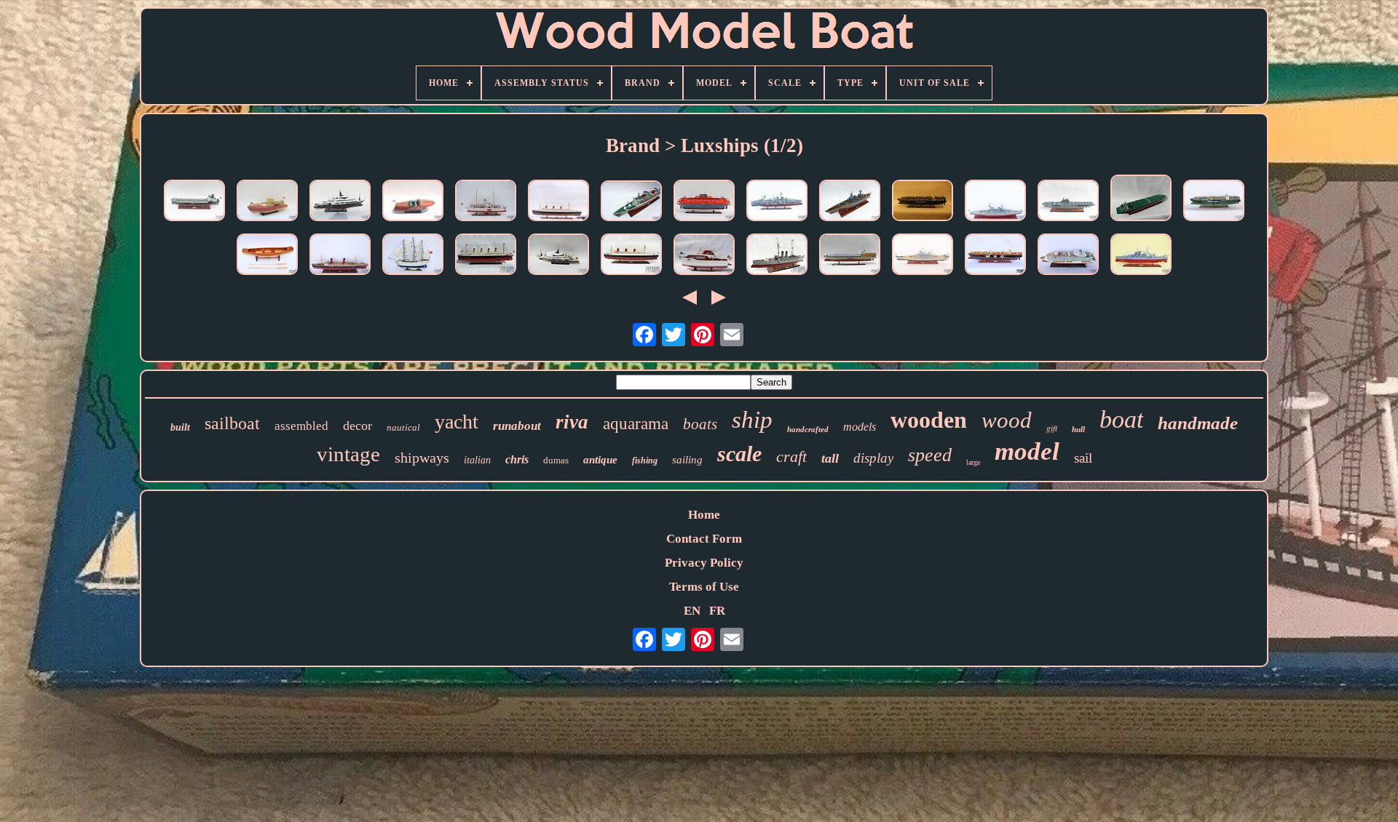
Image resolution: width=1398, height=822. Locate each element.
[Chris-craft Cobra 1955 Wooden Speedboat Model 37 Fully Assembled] (267, 202)
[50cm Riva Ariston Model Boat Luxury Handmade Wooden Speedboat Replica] (413, 202)
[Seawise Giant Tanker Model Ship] (1141, 199)
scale (739, 454)
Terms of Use (704, 587)
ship (752, 420)
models (859, 426)
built (180, 427)
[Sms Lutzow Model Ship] (995, 202)
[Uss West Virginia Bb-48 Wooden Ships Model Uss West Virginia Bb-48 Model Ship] (850, 202)
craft (791, 456)
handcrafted (808, 429)
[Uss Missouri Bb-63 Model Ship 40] (922, 256)
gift (1051, 428)
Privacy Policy (704, 563)
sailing (687, 460)
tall (830, 458)
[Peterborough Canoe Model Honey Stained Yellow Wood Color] (267, 256)
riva (572, 422)
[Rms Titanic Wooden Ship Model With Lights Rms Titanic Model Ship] (486, 256)
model (1027, 451)
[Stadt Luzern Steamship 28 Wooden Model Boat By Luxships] (486, 202)
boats (700, 424)
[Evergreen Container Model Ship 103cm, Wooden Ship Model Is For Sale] (1214, 202)
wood (1007, 420)
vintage (348, 454)
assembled (301, 426)
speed (930, 455)
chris (517, 459)
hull (1078, 429)
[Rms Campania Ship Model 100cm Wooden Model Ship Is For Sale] (340, 256)
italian (477, 460)
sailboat (232, 423)
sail (1083, 458)
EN (692, 611)
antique (600, 460)
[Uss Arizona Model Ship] (1141, 256)
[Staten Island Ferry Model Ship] (704, 202)
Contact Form (704, 539)
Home (704, 515)
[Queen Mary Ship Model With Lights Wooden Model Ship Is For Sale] (558, 202)
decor (357, 425)
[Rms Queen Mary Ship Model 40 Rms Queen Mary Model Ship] (631, 256)
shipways (422, 458)
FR (717, 611)
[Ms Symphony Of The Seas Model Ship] (1068, 256)
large (973, 462)
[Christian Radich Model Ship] (413, 256)
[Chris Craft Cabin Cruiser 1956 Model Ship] (704, 256)
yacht (456, 421)
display (873, 458)
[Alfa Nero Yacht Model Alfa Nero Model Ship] (558, 256)
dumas (556, 460)
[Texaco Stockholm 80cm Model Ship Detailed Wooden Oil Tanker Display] (194, 202)
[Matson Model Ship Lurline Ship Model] (850, 256)
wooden (928, 420)
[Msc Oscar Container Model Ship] (995, 256)
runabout (517, 426)
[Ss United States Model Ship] (631, 202)
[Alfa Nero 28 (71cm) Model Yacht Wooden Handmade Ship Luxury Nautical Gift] (340, 202)
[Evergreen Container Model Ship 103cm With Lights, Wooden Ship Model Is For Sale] (922, 202)
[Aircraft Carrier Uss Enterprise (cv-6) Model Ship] (1068, 202)
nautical (403, 427)
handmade (1198, 423)
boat (1121, 419)
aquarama (635, 424)
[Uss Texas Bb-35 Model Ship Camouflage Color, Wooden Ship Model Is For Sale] (777, 202)
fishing (644, 460)
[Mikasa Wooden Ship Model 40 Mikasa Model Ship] (777, 256)
